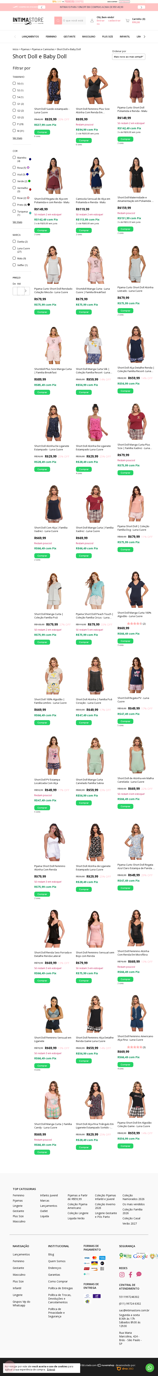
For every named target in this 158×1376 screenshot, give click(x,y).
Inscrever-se (109, 92)
